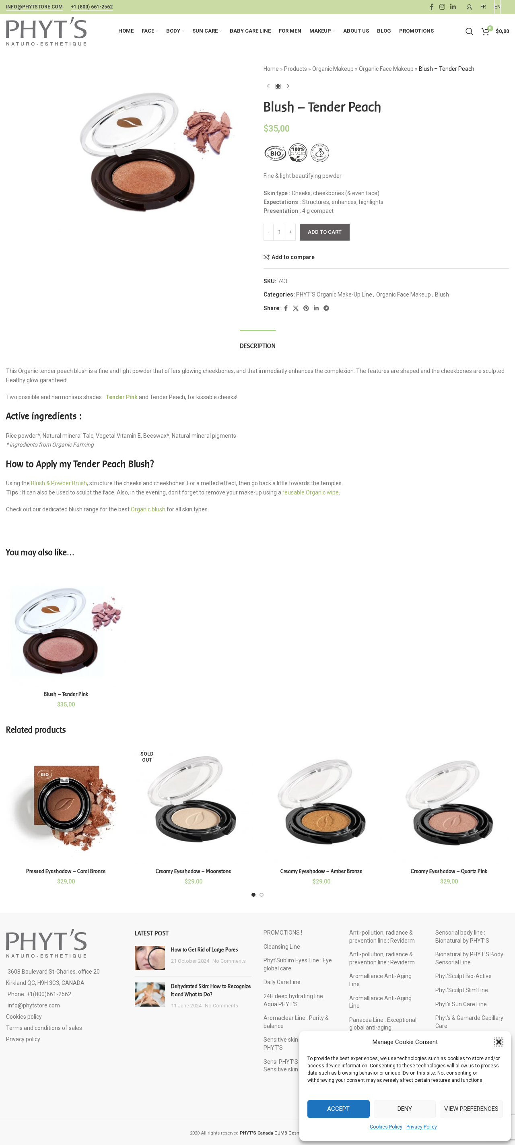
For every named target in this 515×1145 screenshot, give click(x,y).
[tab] (258, 342)
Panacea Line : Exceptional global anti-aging (382, 1024)
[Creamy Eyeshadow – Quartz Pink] (449, 804)
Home (271, 69)
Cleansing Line (282, 946)
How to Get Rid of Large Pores (204, 950)
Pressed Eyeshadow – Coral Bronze (66, 871)
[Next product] (288, 86)
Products (295, 69)
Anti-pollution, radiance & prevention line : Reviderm (382, 936)
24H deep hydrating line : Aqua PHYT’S (294, 1000)
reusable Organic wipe (310, 492)
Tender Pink (121, 397)
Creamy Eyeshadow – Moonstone (193, 871)
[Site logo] (46, 30)
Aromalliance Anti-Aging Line (380, 980)
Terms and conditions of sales (44, 1028)
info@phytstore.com (34, 7)
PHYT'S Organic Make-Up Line (334, 294)
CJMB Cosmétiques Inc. (282, 1133)
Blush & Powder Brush (59, 483)
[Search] (469, 31)
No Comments (229, 961)
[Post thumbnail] (150, 958)
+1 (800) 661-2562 (92, 7)
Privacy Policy (421, 1127)
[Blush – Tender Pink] (66, 627)
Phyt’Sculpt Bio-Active (463, 976)
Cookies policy (24, 1016)
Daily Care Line (282, 982)
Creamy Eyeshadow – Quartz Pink (449, 871)
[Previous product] (268, 86)
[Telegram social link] (326, 308)
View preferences (471, 1108)
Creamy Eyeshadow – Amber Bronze (321, 871)
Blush (442, 294)
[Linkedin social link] (453, 7)
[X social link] (295, 308)
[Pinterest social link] (306, 308)
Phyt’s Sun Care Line (461, 1004)
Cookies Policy (386, 1127)
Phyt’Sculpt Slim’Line (461, 990)
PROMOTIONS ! (283, 932)
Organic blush (148, 509)
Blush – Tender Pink (66, 694)
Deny (405, 1108)
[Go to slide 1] (253, 895)
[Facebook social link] (432, 7)
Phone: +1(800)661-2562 (39, 994)
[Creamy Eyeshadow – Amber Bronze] (321, 804)
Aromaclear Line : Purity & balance (296, 1022)
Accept (338, 1108)
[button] (499, 1042)
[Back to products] (278, 86)
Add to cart (325, 232)
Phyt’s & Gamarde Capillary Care (469, 1022)
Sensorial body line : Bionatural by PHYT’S (462, 936)
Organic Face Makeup (386, 69)
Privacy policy (23, 1039)
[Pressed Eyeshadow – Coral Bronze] (66, 804)
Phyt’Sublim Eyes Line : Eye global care (298, 964)
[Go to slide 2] (262, 895)
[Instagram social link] (442, 7)
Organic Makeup (333, 69)
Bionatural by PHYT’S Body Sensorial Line (469, 958)
